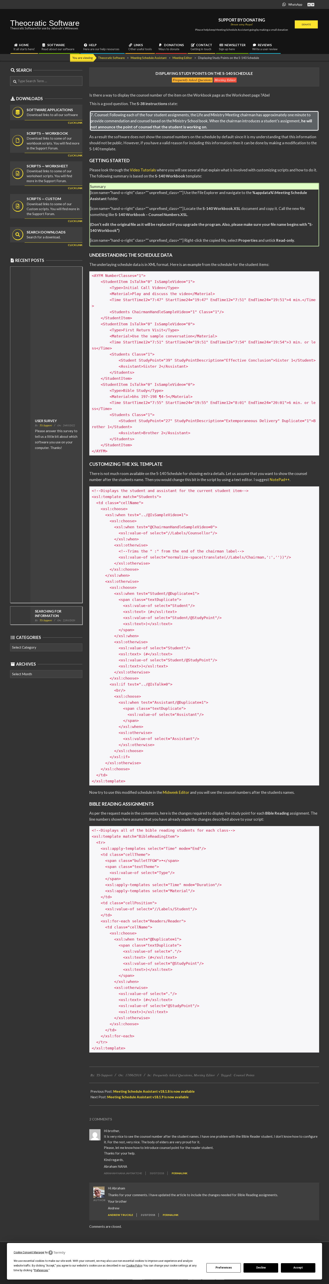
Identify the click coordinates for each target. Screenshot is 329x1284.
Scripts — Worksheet (47, 166)
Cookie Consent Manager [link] (29, 1252)
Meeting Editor (225, 80)
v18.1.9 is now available (148, 1097)
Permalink (179, 1173)
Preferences (224, 1267)
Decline (261, 1267)
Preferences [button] (41, 1270)
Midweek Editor (176, 792)
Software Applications (50, 110)
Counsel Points (244, 1075)
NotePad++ (280, 479)
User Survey (46, 421)
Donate (306, 24)
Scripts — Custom (44, 198)
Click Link (75, 155)
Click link (75, 122)
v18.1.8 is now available (154, 1091)
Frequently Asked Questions (192, 80)
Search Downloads (46, 232)
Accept (298, 1267)
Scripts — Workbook (47, 133)
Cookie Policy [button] (134, 1265)
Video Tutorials (143, 170)
